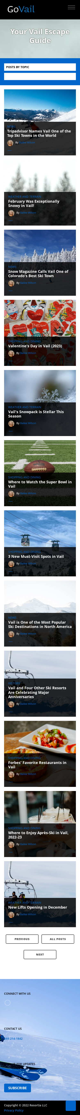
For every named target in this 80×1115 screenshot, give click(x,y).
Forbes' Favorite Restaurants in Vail (37, 764)
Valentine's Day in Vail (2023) (35, 346)
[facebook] (7, 1003)
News (11, 126)
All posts (58, 939)
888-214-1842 (13, 1039)
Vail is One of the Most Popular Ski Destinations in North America (40, 624)
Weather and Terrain (24, 196)
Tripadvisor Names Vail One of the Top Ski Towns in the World (39, 133)
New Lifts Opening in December (37, 907)
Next (40, 954)
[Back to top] (71, 1106)
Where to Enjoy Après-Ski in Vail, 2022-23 (38, 835)
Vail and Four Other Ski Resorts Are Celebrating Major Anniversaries (37, 692)
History (14, 683)
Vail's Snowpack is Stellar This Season (36, 414)
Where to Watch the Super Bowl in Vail (40, 484)
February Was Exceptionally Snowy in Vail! (33, 203)
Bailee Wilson (27, 142)
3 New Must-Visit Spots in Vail (36, 556)
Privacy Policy (14, 1110)
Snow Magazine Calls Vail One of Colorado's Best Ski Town (38, 273)
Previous (22, 939)
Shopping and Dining (24, 341)
